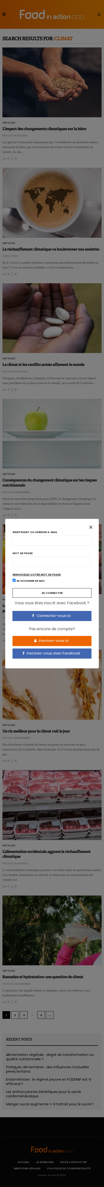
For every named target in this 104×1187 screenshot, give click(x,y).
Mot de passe (23, 553)
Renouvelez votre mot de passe (37, 574)
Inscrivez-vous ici (53, 640)
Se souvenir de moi (30, 581)
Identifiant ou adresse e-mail (35, 532)
